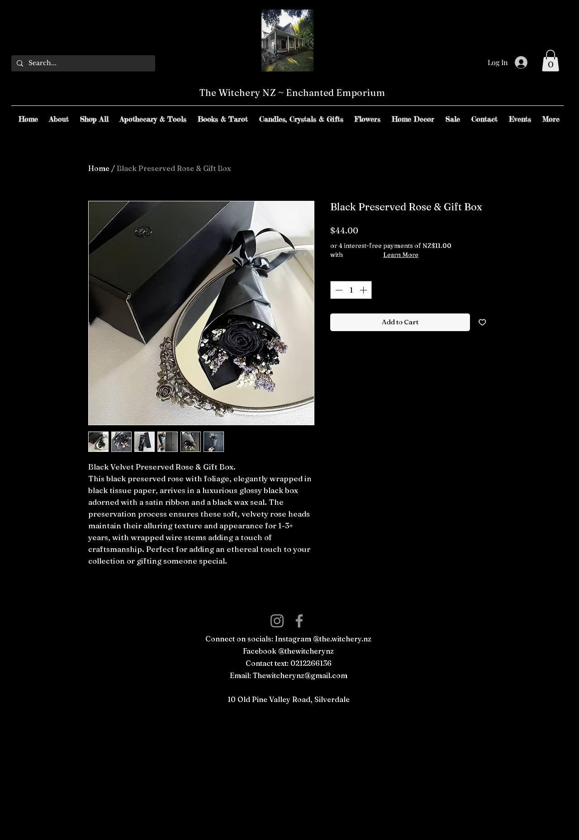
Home (98, 168)
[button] (550, 60)
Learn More (400, 255)
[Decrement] (338, 290)
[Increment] (364, 290)
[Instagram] (277, 621)
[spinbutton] (351, 290)
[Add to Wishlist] (482, 322)
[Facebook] (299, 621)
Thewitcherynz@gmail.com (300, 675)
